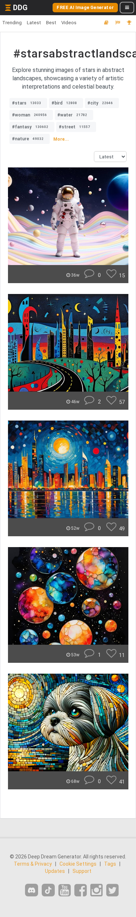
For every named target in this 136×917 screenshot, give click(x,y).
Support (82, 871)
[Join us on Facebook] (80, 890)
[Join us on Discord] (31, 890)
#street (74, 126)
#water (72, 115)
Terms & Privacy (33, 864)
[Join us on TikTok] (48, 890)
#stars (26, 103)
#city (100, 103)
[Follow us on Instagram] (96, 890)
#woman (29, 115)
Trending (12, 22)
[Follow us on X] (112, 890)
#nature (28, 138)
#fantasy (30, 126)
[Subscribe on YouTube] (64, 890)
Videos (69, 22)
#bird (64, 103)
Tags (110, 864)
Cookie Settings (77, 864)
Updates (55, 871)
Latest (34, 22)
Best (51, 22)
